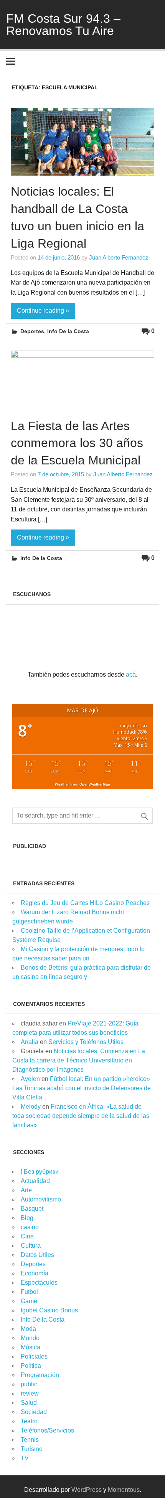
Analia (29, 1042)
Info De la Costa (68, 331)
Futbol (29, 1292)
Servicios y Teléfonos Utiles (86, 1042)
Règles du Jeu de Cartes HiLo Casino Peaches (85, 903)
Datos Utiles (37, 1255)
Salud (29, 1402)
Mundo (30, 1338)
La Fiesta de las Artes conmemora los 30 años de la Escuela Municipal (77, 443)
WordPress (86, 1489)
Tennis (30, 1439)
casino (30, 1227)
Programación (40, 1375)
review (30, 1393)
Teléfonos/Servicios (47, 1430)
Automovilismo (41, 1199)
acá (131, 674)
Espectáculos (39, 1282)
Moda (28, 1328)
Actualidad (35, 1181)
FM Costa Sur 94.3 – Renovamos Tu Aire (63, 25)
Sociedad (34, 1412)
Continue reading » (43, 310)
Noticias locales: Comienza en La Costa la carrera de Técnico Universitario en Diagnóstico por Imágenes (78, 1060)
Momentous (124, 1489)
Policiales (34, 1356)
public (29, 1384)
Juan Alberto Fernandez (118, 257)
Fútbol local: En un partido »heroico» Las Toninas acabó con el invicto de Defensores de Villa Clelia (81, 1088)
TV (25, 1458)
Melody (31, 1106)
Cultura (31, 1245)
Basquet (32, 1208)
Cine (27, 1236)
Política (31, 1365)
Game (29, 1301)
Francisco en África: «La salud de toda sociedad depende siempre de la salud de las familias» (80, 1115)
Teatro (29, 1421)
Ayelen (30, 1079)
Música (30, 1347)
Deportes (32, 331)
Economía (34, 1273)
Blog (27, 1218)
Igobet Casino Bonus (49, 1310)
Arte (26, 1190)
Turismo (32, 1449)
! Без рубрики (40, 1171)
